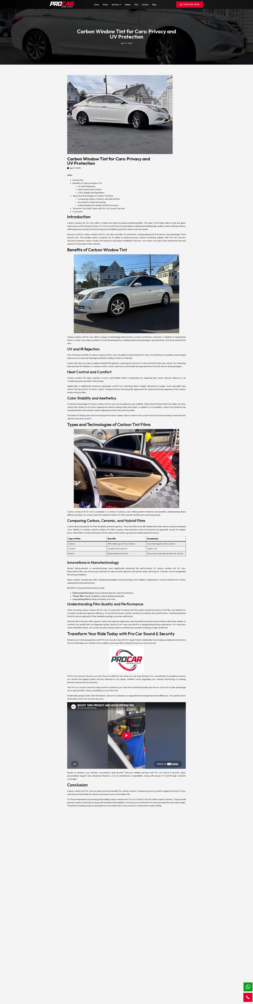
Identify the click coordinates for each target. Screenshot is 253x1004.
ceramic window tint (100, 529)
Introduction (77, 180)
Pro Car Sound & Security (113, 640)
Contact (145, 4)
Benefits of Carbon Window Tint (87, 183)
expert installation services (128, 240)
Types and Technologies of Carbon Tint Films (92, 195)
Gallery (128, 4)
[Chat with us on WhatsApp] (248, 986)
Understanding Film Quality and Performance (98, 205)
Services (115, 4)
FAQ (136, 4)
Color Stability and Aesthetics (91, 192)
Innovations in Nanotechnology (92, 202)
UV (106, 613)
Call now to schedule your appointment (123, 695)
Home (96, 4)
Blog (154, 4)
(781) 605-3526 (191, 4)
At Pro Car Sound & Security (80, 676)
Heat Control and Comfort (90, 189)
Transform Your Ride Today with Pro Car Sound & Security (98, 208)
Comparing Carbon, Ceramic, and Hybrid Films (99, 199)
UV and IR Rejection (87, 186)
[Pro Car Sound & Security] (62, 4)
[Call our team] (247, 997)
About (105, 4)
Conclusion (77, 211)
